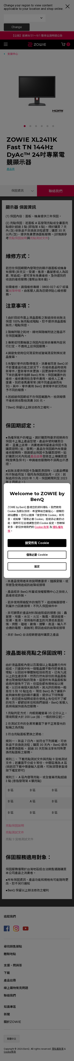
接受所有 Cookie (37, 543)
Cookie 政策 (42, 527)
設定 (37, 566)
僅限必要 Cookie (37, 554)
